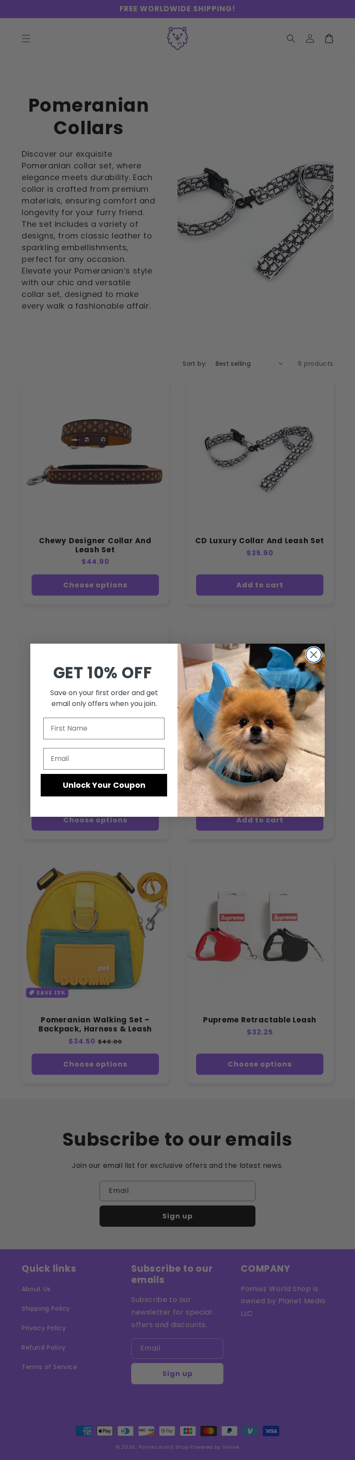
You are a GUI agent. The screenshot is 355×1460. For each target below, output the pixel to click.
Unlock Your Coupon (104, 785)
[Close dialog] (313, 654)
